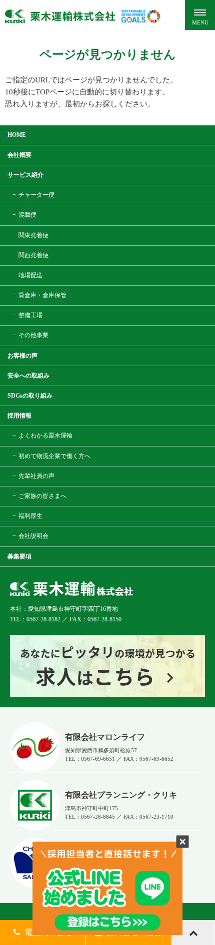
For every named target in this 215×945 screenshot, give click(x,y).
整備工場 (30, 315)
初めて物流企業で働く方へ (54, 456)
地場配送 (30, 275)
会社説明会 (33, 535)
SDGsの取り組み (30, 395)
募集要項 (20, 556)
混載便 (27, 214)
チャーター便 (36, 194)
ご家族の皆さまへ (42, 495)
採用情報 (20, 415)
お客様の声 (23, 355)
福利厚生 (30, 515)
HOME (17, 134)
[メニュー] (200, 15)
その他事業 (33, 335)
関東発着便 (33, 235)
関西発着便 (33, 255)
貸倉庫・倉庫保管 (42, 295)
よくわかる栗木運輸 (45, 435)
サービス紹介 (26, 174)
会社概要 (20, 154)
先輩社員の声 (36, 475)
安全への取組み (29, 375)
